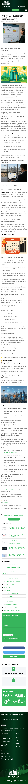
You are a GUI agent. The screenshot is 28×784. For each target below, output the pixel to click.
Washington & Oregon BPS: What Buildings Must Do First (17, 548)
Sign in (6, 10)
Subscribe (4, 725)
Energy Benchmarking (14, 21)
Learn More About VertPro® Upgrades (14, 673)
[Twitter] (5, 759)
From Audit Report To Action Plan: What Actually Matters (17, 528)
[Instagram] (9, 759)
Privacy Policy (15, 780)
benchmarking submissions (10, 452)
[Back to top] (24, 39)
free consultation (10, 490)
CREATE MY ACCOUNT (8, 635)
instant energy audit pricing (17, 500)
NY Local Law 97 (14, 684)
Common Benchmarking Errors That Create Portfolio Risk (16, 535)
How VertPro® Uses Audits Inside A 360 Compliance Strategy (14, 542)
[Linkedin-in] (12, 759)
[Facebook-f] (2, 759)
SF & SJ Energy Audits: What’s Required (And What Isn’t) (17, 555)
